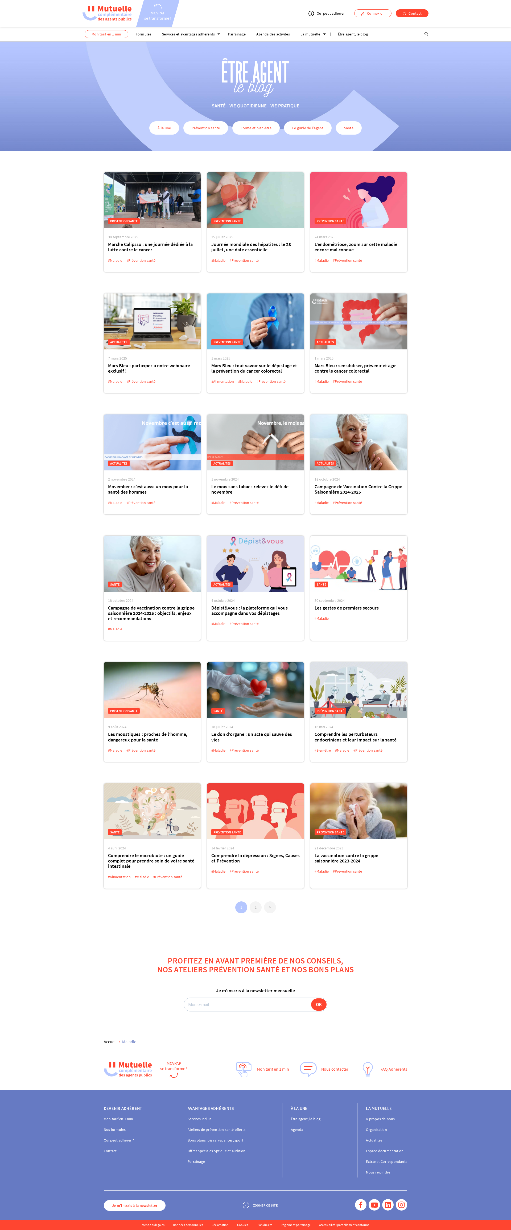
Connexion (376, 13)
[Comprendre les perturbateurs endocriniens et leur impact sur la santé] (358, 690)
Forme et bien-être (256, 128)
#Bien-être (323, 750)
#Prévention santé (140, 260)
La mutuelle (310, 34)
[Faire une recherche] (426, 34)
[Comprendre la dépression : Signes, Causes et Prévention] (255, 811)
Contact (415, 13)
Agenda (297, 1129)
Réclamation (220, 1225)
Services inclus (199, 1118)
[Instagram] (401, 1205)
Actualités (118, 342)
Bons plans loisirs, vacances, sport (215, 1140)
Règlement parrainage (296, 1225)
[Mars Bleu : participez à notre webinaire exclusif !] (152, 321)
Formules (143, 34)
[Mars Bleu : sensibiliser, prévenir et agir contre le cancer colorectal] (358, 321)
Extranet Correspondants (386, 1161)
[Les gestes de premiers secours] (358, 564)
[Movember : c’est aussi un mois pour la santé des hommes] (152, 442)
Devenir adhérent (123, 1108)
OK (319, 1004)
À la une (164, 128)
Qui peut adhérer (331, 13)
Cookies (242, 1225)
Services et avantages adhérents (188, 34)
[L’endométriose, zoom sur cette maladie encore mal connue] (358, 200)
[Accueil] (107, 13)
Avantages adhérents (211, 1108)
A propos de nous (380, 1118)
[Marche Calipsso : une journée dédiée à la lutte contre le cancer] (152, 200)
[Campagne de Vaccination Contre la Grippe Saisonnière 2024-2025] (358, 442)
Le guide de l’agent (307, 128)
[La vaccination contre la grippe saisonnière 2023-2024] (358, 811)
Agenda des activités (273, 34)
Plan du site (264, 1225)
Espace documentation (384, 1150)
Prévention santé (206, 128)
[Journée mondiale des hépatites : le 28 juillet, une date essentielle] (255, 200)
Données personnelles (188, 1225)
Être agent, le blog (353, 34)
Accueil (110, 1041)
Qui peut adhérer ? (119, 1140)
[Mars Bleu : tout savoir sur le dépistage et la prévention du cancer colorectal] (255, 321)
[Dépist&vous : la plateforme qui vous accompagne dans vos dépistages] (255, 564)
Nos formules (115, 1129)
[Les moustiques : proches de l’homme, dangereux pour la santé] (152, 690)
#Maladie (115, 260)
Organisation (376, 1129)
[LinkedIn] (388, 1205)
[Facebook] (360, 1205)
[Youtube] (374, 1205)
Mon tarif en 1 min (106, 34)
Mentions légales (153, 1225)
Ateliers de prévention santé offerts (216, 1129)
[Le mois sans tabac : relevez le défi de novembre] (255, 442)
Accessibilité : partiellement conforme (344, 1225)
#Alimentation (222, 381)
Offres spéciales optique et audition (216, 1150)
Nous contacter (334, 1069)
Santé (348, 128)
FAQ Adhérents (394, 1069)
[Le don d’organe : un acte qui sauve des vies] (255, 690)
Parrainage (237, 34)
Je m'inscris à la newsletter (134, 1205)
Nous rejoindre (378, 1172)
